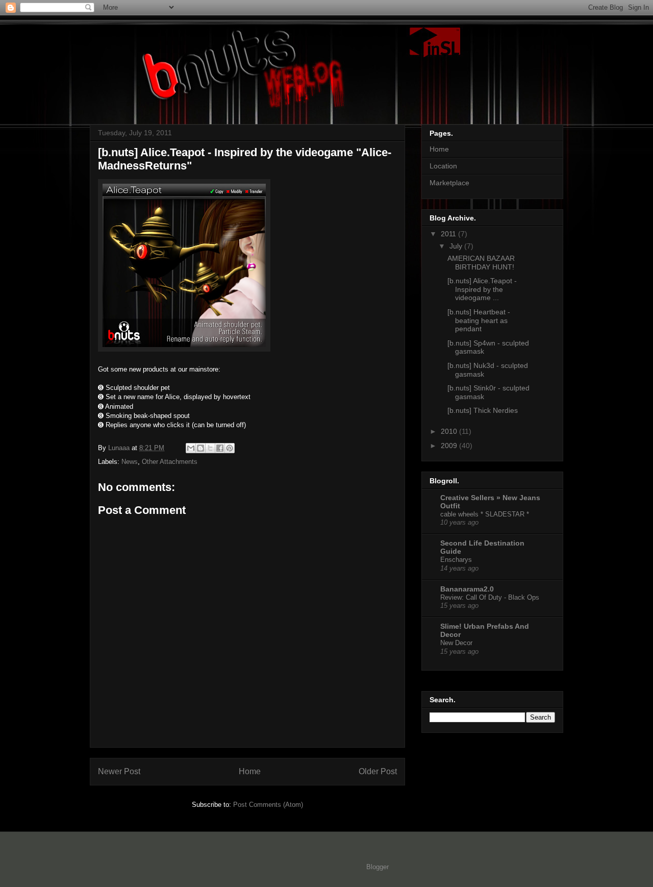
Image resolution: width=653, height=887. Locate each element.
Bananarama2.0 (467, 589)
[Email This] (191, 448)
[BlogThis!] (200, 448)
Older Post (378, 771)
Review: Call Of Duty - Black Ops (489, 597)
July (456, 246)
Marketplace (449, 183)
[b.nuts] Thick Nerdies (482, 410)
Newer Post (119, 771)
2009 (450, 445)
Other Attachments (169, 461)
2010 (450, 431)
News (129, 461)
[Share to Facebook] (220, 448)
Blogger (377, 867)
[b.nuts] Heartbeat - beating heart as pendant (478, 320)
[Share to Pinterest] (229, 448)
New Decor (456, 643)
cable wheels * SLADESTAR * (484, 514)
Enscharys (456, 559)
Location (443, 166)
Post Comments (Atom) (268, 804)
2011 (449, 234)
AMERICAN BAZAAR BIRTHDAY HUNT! (481, 262)
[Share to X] (210, 448)
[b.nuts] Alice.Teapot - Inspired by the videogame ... (482, 289)
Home (250, 771)
